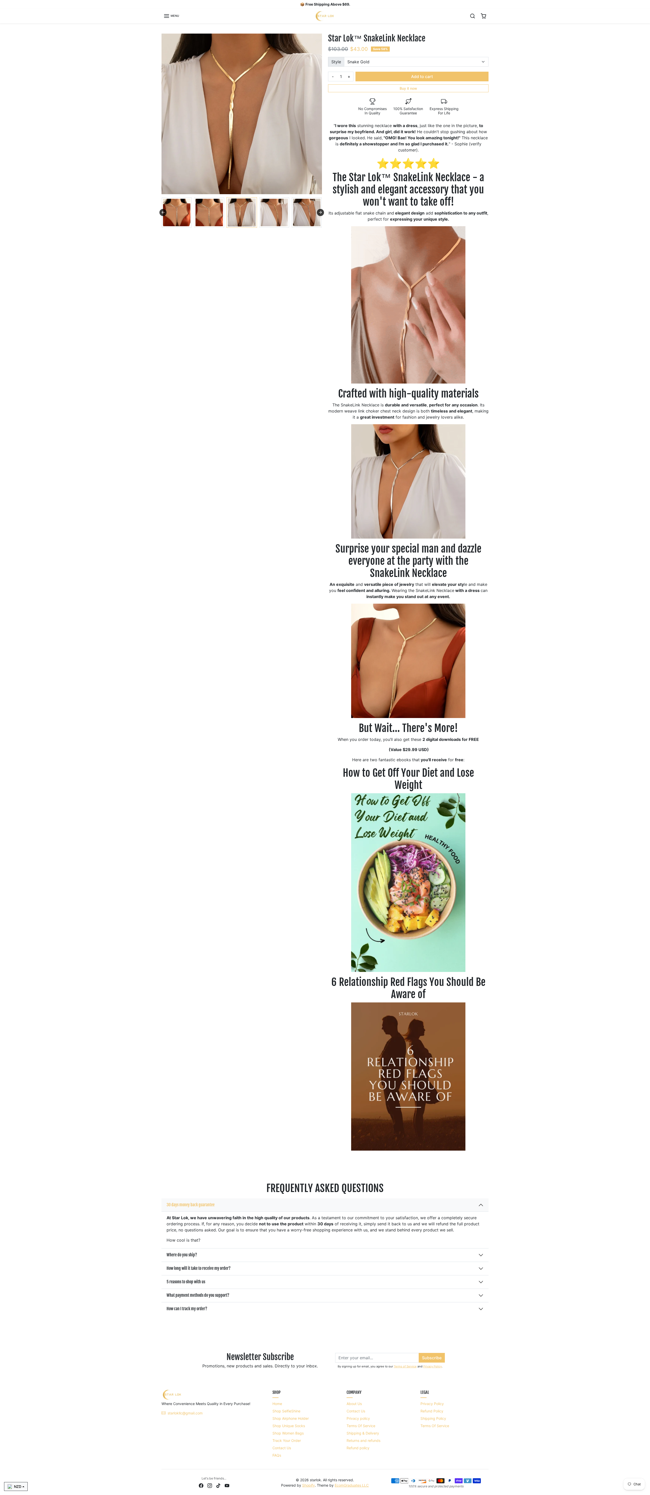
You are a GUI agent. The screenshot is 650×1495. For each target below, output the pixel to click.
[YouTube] (227, 1485)
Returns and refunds (363, 1440)
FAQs (276, 1455)
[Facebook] (201, 1485)
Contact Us (281, 1448)
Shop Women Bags (288, 1433)
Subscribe (432, 1357)
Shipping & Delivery (363, 1433)
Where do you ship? (182, 1254)
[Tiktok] (218, 1485)
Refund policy (358, 1448)
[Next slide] (320, 212)
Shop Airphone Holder (290, 1418)
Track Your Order (286, 1440)
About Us (354, 1403)
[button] (171, 16)
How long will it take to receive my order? (199, 1268)
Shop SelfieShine (286, 1411)
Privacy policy (358, 1418)
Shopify (308, 1485)
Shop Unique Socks (288, 1426)
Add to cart (422, 76)
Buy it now (408, 88)
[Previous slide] (163, 212)
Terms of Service (405, 1366)
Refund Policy (431, 1411)
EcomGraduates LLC (352, 1485)
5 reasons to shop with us (186, 1281)
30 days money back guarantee (191, 1204)
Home (277, 1403)
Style (336, 61)
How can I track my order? (187, 1308)
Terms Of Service (361, 1426)
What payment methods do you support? (198, 1295)
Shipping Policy (433, 1418)
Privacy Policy (432, 1366)
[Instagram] (209, 1485)
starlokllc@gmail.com (185, 1413)
